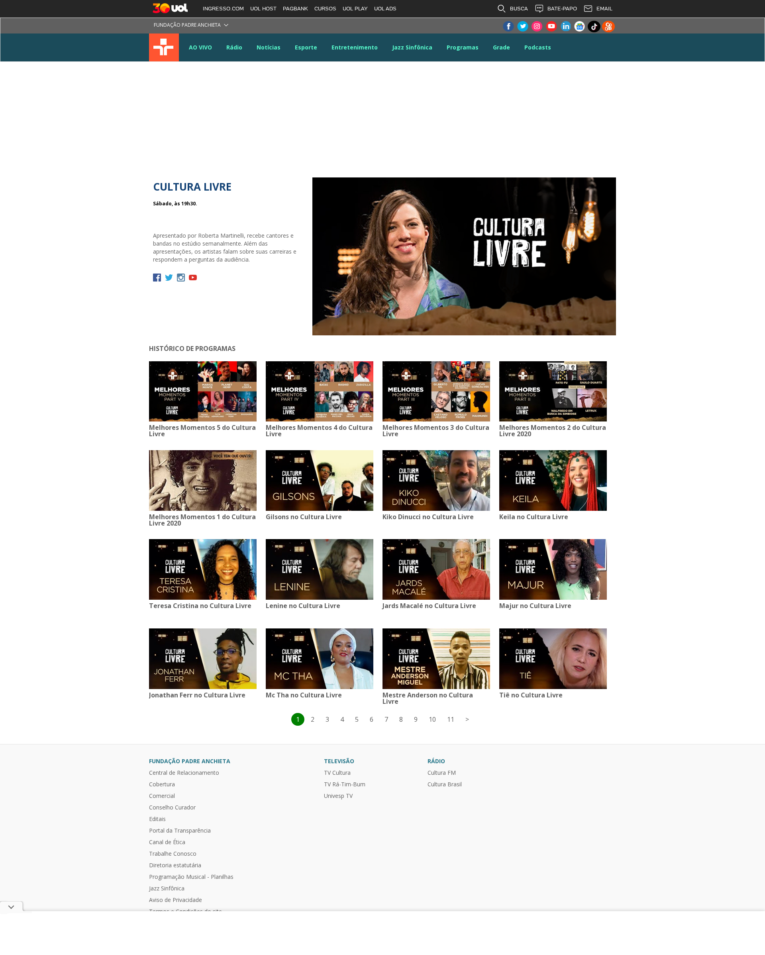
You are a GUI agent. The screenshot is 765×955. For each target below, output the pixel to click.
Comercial (162, 796)
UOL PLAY (355, 9)
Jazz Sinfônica (412, 47)
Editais (157, 819)
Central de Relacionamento (184, 773)
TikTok (594, 26)
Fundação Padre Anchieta (187, 25)
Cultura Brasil (445, 784)
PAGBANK (295, 9)
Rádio (234, 47)
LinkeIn (565, 26)
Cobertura (162, 784)
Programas (463, 47)
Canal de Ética (167, 842)
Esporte (306, 47)
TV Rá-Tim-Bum (344, 784)
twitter (169, 278)
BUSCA (519, 9)
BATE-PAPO (562, 9)
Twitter (522, 26)
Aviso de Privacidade (175, 900)
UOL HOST (263, 9)
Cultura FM (442, 773)
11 (450, 719)
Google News (579, 26)
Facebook (508, 26)
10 (432, 719)
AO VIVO (200, 47)
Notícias (268, 47)
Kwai (608, 26)
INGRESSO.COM (223, 9)
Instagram (536, 26)
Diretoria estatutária (175, 865)
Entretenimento (355, 47)
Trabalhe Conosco (172, 854)
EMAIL (604, 9)
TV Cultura (164, 47)
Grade (501, 47)
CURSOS (325, 9)
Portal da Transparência (180, 830)
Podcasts (537, 47)
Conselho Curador (172, 807)
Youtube (551, 26)
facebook (157, 278)
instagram (181, 278)
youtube (193, 278)
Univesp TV (338, 796)
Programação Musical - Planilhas (191, 877)
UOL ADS (385, 9)
